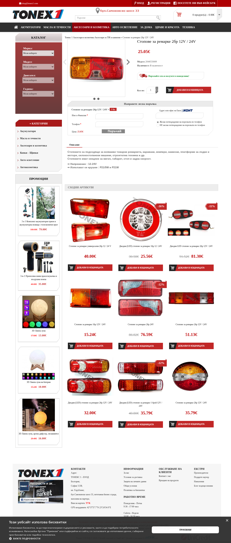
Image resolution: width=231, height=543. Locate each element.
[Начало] (16, 27)
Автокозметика (29, 167)
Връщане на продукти (168, 480)
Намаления (199, 481)
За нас (126, 473)
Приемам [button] (185, 529)
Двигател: (29, 75)
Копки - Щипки (29, 152)
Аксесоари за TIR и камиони (107, 37)
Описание (74, 144)
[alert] (115, 530)
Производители (201, 473)
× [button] (227, 520)
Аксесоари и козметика (91, 27)
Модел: (27, 61)
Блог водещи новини (203, 486)
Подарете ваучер (201, 477)
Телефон (76, 124)
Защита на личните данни (135, 481)
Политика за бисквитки (134, 490)
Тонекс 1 (69, 37)
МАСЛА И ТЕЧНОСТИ (57, 27)
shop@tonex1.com (29, 3)
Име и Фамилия (80, 115)
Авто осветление (125, 27)
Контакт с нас (165, 476)
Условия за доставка (133, 477)
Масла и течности (30, 138)
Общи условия (130, 486)
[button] (77, 538)
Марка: (28, 48)
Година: (28, 88)
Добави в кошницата (90, 267)
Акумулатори (31, 27)
